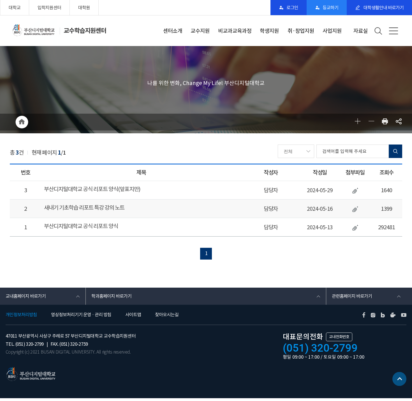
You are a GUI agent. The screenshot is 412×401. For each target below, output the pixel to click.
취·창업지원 (301, 31)
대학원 (84, 7)
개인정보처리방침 (21, 314)
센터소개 (172, 31)
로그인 (292, 7)
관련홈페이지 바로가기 (352, 296)
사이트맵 (133, 314)
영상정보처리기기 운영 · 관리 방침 (81, 314)
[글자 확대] (357, 122)
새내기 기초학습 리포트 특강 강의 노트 (84, 207)
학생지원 (269, 31)
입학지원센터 (49, 7)
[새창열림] (384, 122)
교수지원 (200, 31)
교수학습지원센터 (85, 31)
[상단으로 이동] (399, 377)
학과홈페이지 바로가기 (111, 296)
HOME (21, 122)
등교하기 (330, 7)
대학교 (14, 7)
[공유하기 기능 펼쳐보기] (398, 122)
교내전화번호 (339, 336)
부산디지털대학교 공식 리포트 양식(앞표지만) (92, 189)
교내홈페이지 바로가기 (26, 296)
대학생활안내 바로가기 (383, 7)
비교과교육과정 (234, 31)
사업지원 (332, 31)
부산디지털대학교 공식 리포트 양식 (81, 226)
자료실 (360, 31)
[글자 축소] (371, 122)
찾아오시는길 (167, 314)
